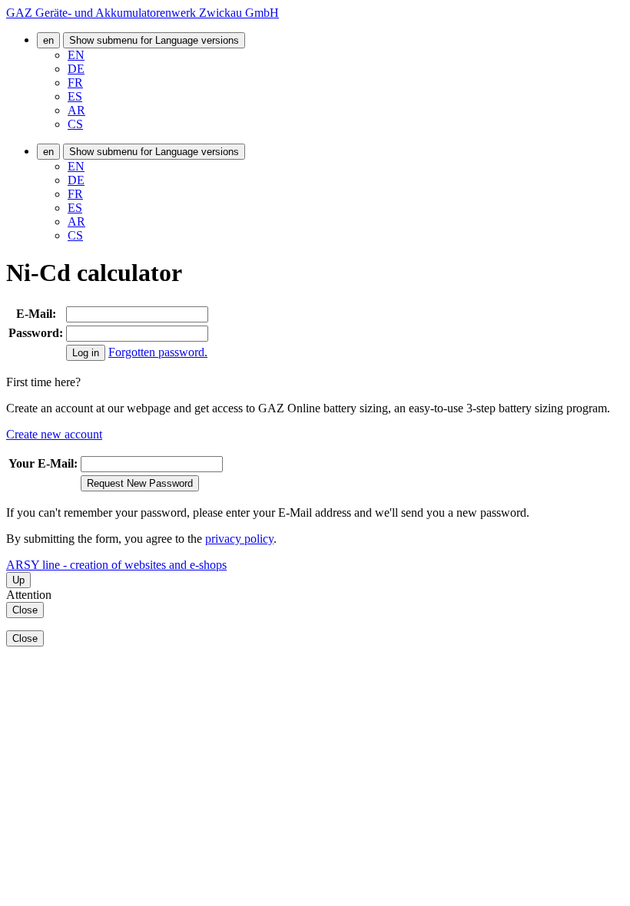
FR (75, 82)
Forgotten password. (157, 352)
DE (76, 68)
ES (75, 96)
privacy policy (239, 538)
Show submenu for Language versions (154, 40)
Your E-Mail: (43, 463)
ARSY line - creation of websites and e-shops (116, 564)
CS (75, 124)
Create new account (54, 434)
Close (25, 610)
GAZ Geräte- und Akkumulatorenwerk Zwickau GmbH (142, 12)
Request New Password (140, 483)
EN (76, 54)
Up (18, 580)
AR (76, 110)
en (48, 40)
